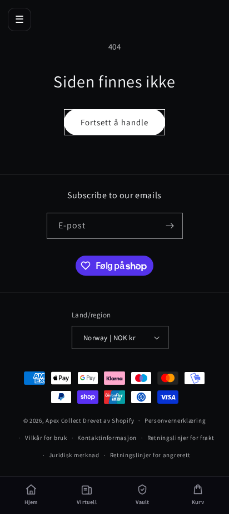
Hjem (31, 502)
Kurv (198, 502)
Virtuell (87, 502)
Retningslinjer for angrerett (150, 455)
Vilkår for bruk (46, 438)
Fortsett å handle (114, 122)
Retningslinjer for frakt (181, 438)
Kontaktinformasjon (107, 438)
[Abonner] (170, 226)
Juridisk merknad (74, 455)
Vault (143, 502)
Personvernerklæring (175, 420)
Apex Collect (63, 420)
